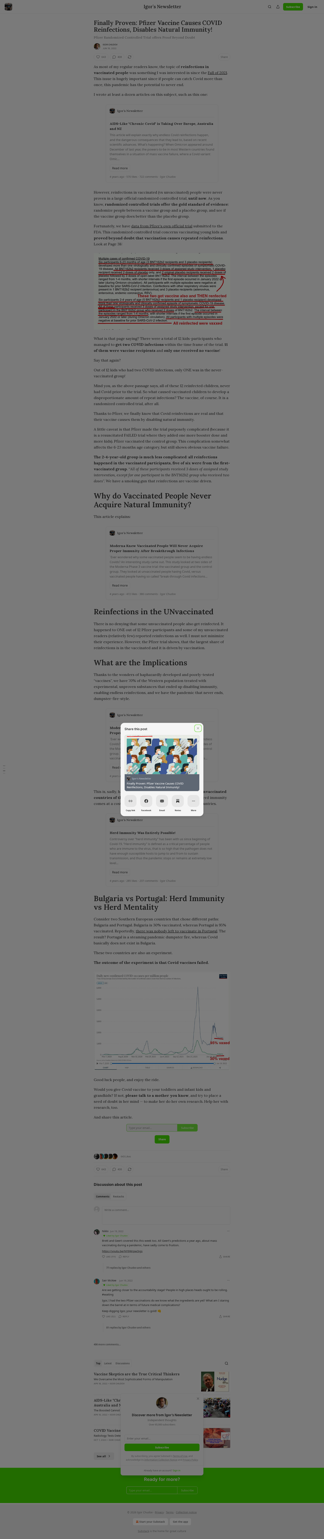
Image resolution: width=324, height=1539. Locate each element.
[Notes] (178, 801)
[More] (194, 801)
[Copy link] (130, 801)
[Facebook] (146, 801)
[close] (198, 728)
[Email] (162, 801)
